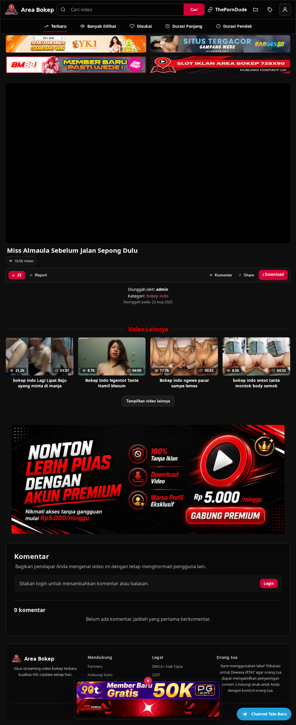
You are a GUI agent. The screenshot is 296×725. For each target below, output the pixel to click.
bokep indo (157, 296)
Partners (95, 666)
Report (41, 275)
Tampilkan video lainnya (148, 401)
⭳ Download (273, 274)
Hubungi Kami (100, 674)
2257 (156, 674)
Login (269, 583)
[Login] (285, 9)
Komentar (223, 275)
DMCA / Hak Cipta (167, 666)
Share (249, 275)
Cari (194, 10)
